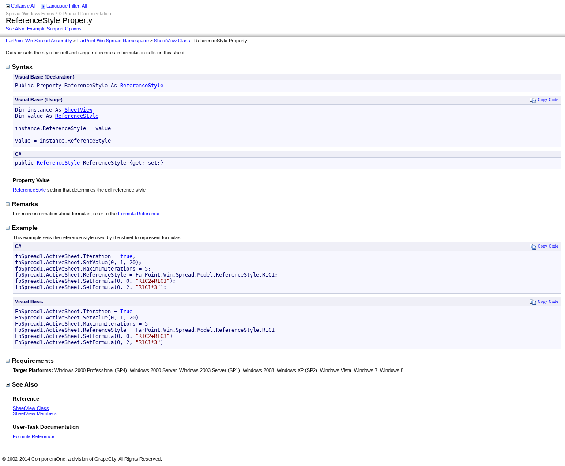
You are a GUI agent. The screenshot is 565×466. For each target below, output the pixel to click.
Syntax (22, 66)
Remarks (25, 203)
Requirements (33, 360)
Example (36, 28)
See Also (15, 28)
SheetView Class (172, 40)
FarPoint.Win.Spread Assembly (39, 40)
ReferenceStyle (141, 86)
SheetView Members (35, 413)
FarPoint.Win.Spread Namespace (113, 40)
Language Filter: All (66, 5)
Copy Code (548, 99)
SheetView (78, 110)
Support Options (64, 28)
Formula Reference (138, 213)
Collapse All (23, 5)
